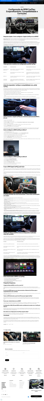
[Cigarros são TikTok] (6, 394)
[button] (33, 2)
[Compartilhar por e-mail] (12, 324)
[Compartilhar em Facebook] (7, 324)
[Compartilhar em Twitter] (9, 324)
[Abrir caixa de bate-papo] (1, 400)
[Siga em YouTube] (5, 394)
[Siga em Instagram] (3, 394)
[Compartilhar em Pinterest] (11, 324)
